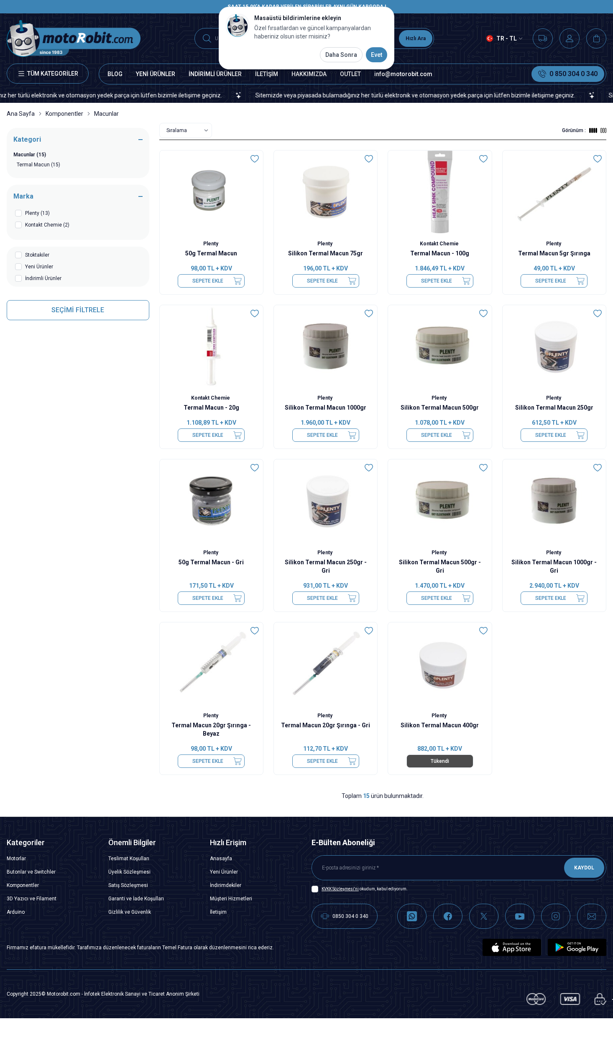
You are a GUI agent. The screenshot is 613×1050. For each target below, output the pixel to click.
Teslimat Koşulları (128, 858)
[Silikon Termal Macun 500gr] (439, 346)
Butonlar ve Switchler (31, 872)
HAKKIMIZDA (309, 74)
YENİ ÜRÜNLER (155, 74)
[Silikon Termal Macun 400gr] (439, 663)
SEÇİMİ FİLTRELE (77, 310)
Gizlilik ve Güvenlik (129, 912)
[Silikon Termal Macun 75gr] (325, 191)
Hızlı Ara (416, 38)
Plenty (211, 244)
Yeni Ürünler (224, 872)
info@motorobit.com (403, 74)
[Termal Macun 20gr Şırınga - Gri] (325, 663)
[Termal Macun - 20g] (211, 346)
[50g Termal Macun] (211, 191)
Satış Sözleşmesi (128, 885)
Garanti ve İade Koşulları (136, 899)
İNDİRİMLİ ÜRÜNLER (215, 74)
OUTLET (350, 74)
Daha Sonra (341, 54)
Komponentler (64, 113)
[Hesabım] (569, 38)
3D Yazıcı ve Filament (31, 899)
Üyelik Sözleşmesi (129, 872)
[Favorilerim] (543, 38)
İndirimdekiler (225, 885)
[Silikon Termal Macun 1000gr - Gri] (554, 500)
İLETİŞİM (266, 74)
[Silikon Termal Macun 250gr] (554, 346)
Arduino (16, 912)
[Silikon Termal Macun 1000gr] (325, 346)
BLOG (115, 74)
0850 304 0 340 (350, 916)
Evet (376, 54)
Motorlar (16, 858)
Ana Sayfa (21, 113)
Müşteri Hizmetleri (231, 899)
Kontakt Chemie (440, 244)
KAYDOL (584, 868)
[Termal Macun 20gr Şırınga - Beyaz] (211, 663)
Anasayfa (221, 858)
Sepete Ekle (207, 281)
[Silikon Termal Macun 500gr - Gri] (439, 500)
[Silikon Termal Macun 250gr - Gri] (325, 500)
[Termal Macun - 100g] (439, 191)
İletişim (218, 912)
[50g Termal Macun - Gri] (211, 500)
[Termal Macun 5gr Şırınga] (554, 191)
